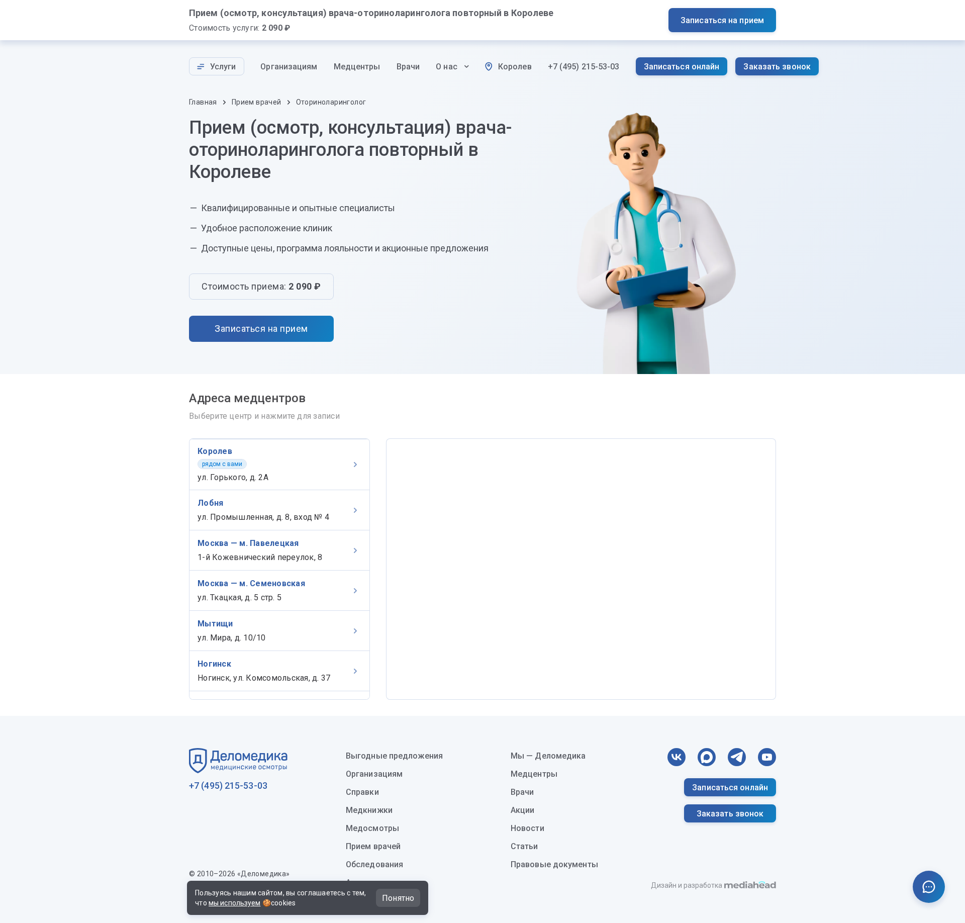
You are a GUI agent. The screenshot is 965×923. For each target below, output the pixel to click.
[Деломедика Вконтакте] (676, 757)
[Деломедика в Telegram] (737, 757)
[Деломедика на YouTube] (767, 757)
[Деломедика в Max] (707, 757)
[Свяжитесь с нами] (929, 887)
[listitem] (279, 464)
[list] (279, 569)
